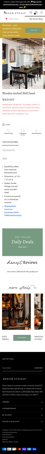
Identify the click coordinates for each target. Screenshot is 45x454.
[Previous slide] (5, 314)
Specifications (10, 142)
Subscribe (39, 368)
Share (8, 125)
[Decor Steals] (15, 12)
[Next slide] (39, 314)
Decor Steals (17, 430)
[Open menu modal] (41, 12)
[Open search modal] (30, 12)
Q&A (4, 159)
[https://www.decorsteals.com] (22, 242)
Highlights (8, 150)
